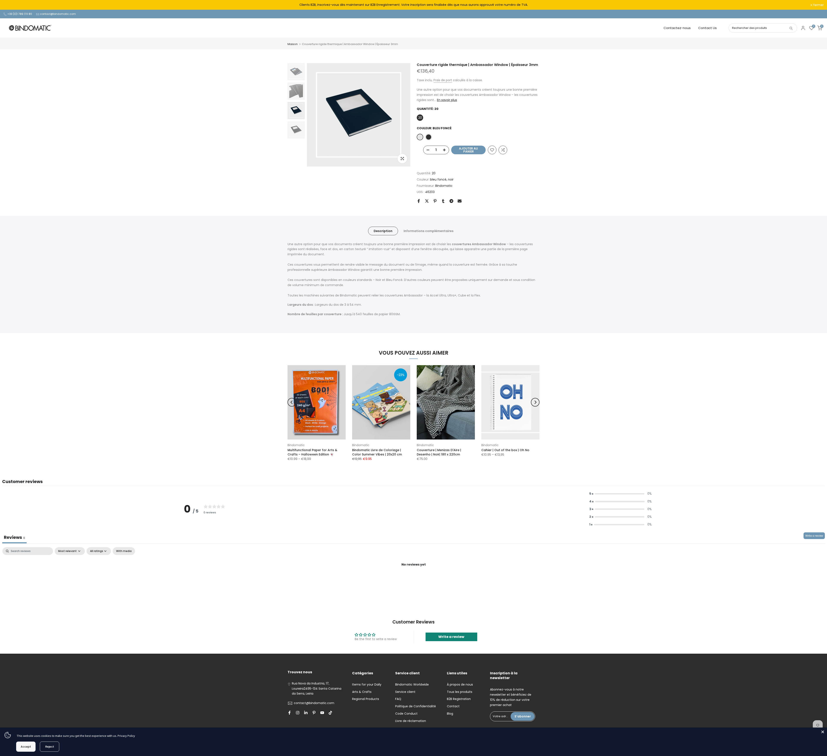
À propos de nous (460, 684)
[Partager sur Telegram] (451, 201)
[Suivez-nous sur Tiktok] (330, 712)
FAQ (398, 699)
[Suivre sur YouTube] (322, 712)
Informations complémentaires (429, 231)
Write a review (814, 536)
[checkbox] (124, 551)
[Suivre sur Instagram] (298, 712)
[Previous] (292, 402)
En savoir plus (447, 100)
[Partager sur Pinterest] (435, 201)
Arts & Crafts (362, 692)
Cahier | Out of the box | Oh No (505, 450)
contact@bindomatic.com (58, 14)
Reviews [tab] (14, 537)
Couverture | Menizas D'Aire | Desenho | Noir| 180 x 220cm (439, 452)
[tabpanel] (413, 579)
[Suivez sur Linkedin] (306, 712)
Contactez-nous (677, 28)
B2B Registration (459, 699)
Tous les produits (459, 692)
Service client (405, 692)
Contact (453, 706)
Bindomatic (443, 186)
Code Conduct (406, 713)
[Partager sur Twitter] (427, 201)
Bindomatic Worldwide (412, 684)
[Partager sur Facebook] (419, 201)
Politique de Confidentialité (415, 706)
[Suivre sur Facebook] (289, 712)
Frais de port (443, 80)
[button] (620, 493)
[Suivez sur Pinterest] (314, 712)
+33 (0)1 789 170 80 (19, 14)
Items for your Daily (366, 684)
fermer (11, 4)
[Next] (535, 402)
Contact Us (707, 28)
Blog (450, 713)
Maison (293, 44)
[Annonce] (413, 5)
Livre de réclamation (410, 721)
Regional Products (365, 699)
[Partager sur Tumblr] (443, 201)
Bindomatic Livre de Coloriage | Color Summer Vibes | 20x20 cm (377, 452)
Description (383, 231)
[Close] (823, 732)
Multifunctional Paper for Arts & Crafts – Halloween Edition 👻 (312, 452)
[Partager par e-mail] (460, 201)
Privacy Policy (126, 736)
